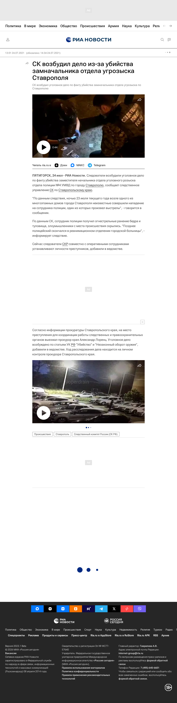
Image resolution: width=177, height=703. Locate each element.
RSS (155, 635)
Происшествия (42, 434)
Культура (110, 629)
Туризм (157, 629)
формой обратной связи (133, 678)
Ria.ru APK (143, 635)
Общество (26, 629)
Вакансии (10, 653)
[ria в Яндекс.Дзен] (50, 608)
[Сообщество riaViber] (139, 608)
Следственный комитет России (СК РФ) (96, 434)
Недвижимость (128, 629)
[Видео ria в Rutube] (88, 608)
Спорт (87, 629)
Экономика (41, 629)
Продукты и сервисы (55, 635)
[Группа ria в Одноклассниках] (75, 608)
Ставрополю (95, 185)
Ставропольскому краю (75, 190)
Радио (169, 629)
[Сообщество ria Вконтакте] (63, 608)
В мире (56, 629)
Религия (145, 629)
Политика (10, 629)
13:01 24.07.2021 (14, 53)
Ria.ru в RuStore (124, 635)
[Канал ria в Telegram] (101, 608)
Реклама (33, 635)
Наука (98, 629)
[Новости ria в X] (114, 608)
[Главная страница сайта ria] (89, 39)
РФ (73, 344)
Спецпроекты (16, 635)
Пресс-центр (79, 635)
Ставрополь (62, 434)
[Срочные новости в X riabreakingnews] (127, 608)
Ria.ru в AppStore (101, 635)
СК (52, 190)
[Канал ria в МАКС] (37, 608)
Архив (165, 635)
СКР (65, 244)
